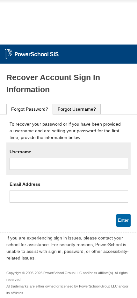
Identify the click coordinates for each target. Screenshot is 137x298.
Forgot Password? (29, 109)
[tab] (29, 109)
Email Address (25, 184)
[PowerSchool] (68, 51)
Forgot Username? (77, 109)
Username (20, 151)
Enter (123, 220)
